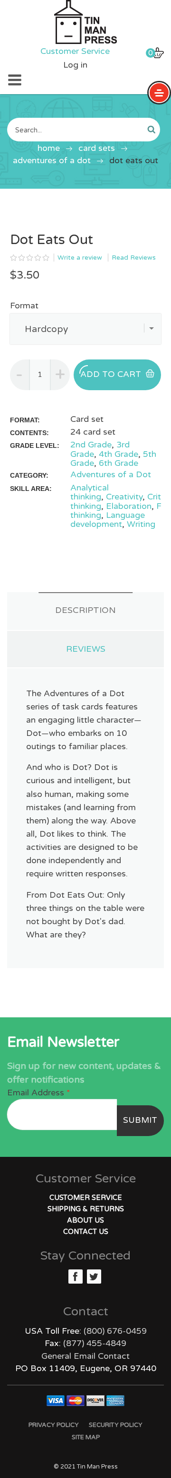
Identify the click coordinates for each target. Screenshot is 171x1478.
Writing (141, 524)
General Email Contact (85, 1356)
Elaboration (129, 506)
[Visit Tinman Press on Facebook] (75, 1276)
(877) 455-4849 (94, 1343)
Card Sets (96, 148)
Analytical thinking (89, 492)
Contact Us (85, 1232)
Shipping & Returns (86, 1209)
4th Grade (118, 454)
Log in (75, 65)
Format (24, 306)
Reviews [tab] (85, 649)
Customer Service (75, 51)
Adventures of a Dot (52, 161)
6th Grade (118, 463)
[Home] (85, 22)
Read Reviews (134, 258)
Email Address (38, 1093)
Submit (140, 1120)
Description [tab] (85, 610)
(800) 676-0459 (115, 1331)
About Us (85, 1220)
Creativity (124, 497)
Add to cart (110, 374)
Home (49, 148)
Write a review (79, 258)
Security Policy (115, 1425)
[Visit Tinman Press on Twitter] (94, 1276)
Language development (107, 519)
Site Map (86, 1437)
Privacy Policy (53, 1425)
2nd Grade (91, 445)
